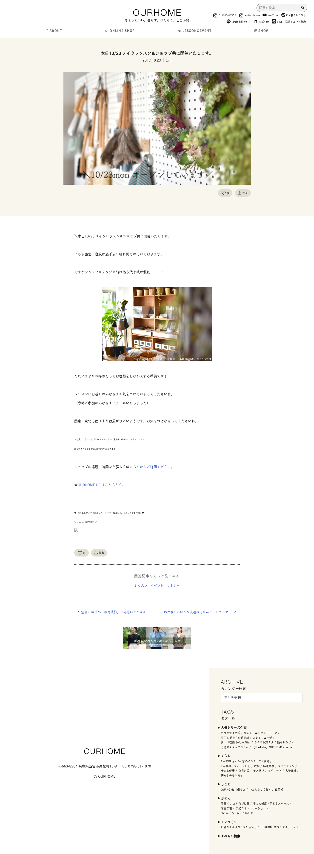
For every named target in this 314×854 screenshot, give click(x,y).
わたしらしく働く (260, 789)
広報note (264, 21)
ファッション (286, 766)
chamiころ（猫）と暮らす (237, 813)
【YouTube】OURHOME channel (272, 747)
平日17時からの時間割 (235, 737)
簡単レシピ (284, 742)
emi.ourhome (252, 15)
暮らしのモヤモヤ (232, 775)
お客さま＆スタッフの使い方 (239, 827)
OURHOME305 (227, 15)
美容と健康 (228, 770)
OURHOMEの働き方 (233, 789)
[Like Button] (223, 192)
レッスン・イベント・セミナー (157, 585)
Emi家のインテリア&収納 (253, 761)
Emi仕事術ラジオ (241, 21)
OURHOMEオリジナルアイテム (279, 827)
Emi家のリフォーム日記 (235, 766)
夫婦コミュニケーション (251, 808)
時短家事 (268, 766)
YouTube (273, 15)
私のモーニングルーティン (260, 733)
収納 (257, 766)
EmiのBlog (227, 761)
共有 (245, 193)
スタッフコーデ (262, 737)
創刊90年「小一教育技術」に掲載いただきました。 (118, 611)
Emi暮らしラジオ (296, 15)
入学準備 (290, 770)
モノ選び (258, 770)
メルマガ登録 (298, 21)
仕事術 (279, 789)
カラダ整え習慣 (230, 733)
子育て (225, 803)
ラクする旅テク (264, 742)
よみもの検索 (230, 835)
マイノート (275, 770)
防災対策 (243, 770)
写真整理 (226, 808)
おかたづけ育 (241, 803)
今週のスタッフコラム (234, 747)
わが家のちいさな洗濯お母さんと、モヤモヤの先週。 (202, 611)
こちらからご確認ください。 (151, 466)
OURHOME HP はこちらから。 (102, 484)
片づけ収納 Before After (236, 742)
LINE (280, 21)
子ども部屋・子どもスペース (271, 803)
